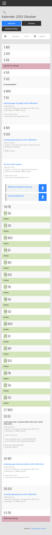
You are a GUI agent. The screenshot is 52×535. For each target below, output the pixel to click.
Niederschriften (11, 29)
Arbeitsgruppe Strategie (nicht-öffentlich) (21, 103)
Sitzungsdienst (38, 528)
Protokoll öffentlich (16, 196)
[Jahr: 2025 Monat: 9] (5, 36)
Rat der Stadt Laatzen (13, 164)
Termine (31, 23)
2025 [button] (26, 36)
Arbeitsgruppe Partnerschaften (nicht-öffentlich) (24, 464)
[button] (43, 188)
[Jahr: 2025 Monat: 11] (35, 36)
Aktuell (42, 36)
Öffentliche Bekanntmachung (20, 187)
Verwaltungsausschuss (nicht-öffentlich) (20, 140)
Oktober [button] (15, 36)
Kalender (11, 23)
